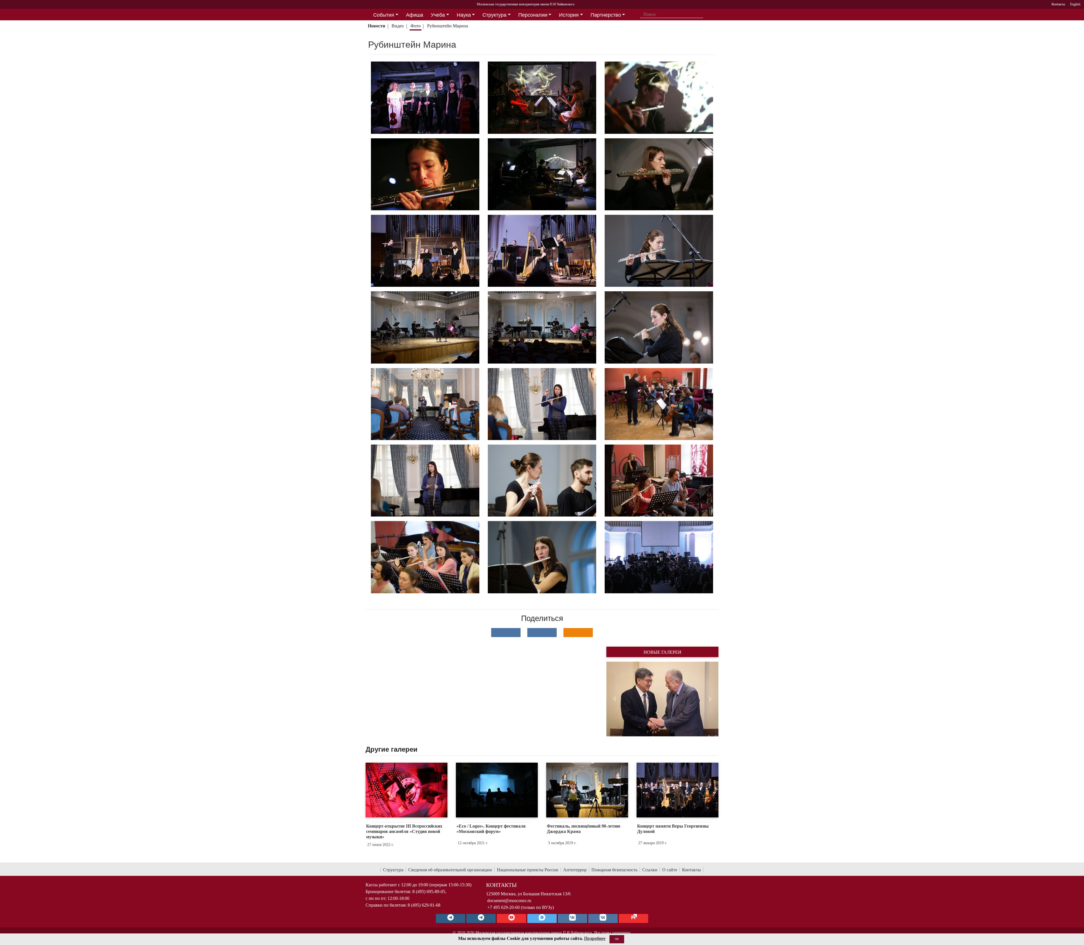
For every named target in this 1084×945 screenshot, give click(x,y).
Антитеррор (575, 869)
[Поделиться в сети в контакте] (506, 632)
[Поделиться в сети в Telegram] (542, 632)
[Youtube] (511, 918)
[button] (614, 699)
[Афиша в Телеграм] (633, 918)
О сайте (669, 869)
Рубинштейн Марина (448, 25)
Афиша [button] (414, 15)
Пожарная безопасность (614, 869)
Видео (398, 25)
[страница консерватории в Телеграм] (450, 918)
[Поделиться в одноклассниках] (578, 632)
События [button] (383, 15)
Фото (415, 25)
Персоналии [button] (532, 15)
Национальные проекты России (527, 869)
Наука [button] (464, 15)
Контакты (691, 869)
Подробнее (595, 938)
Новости (376, 25)
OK (617, 938)
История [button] (569, 15)
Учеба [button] (438, 15)
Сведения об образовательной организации (450, 869)
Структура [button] (494, 15)
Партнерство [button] (606, 15)
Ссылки (649, 869)
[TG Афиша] (481, 918)
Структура (393, 869)
